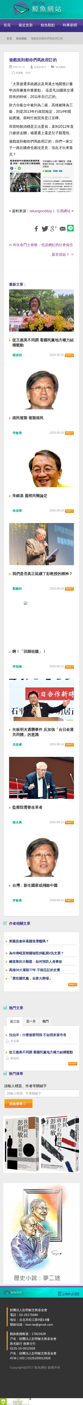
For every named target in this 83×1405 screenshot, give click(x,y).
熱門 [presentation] (45, 1021)
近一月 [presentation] (31, 1021)
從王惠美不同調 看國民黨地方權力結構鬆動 (41, 1052)
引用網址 (63, 211)
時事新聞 (70, 25)
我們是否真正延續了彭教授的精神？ (42, 574)
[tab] (15, 1021)
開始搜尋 (16, 1103)
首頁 (7, 25)
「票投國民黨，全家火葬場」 (30, 978)
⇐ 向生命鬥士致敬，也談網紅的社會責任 (41, 245)
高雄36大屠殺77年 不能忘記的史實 (34, 970)
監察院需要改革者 (27, 807)
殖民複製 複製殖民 (28, 418)
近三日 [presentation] (14, 1021)
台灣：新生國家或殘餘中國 (35, 885)
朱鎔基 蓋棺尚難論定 (29, 496)
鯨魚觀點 (48, 25)
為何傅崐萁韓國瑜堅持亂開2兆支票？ (36, 953)
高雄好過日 (40, 67)
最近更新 (26, 25)
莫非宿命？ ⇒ (63, 254)
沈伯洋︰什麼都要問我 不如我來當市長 (37, 1035)
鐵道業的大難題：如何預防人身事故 (35, 961)
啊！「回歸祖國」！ (29, 651)
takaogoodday (41, 211)
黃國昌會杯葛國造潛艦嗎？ (29, 941)
